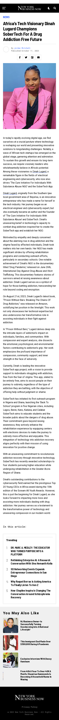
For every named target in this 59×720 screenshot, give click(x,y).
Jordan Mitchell (22, 48)
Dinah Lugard (39, 171)
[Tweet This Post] (26, 57)
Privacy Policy (29, 707)
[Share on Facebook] (20, 57)
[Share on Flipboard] (32, 57)
